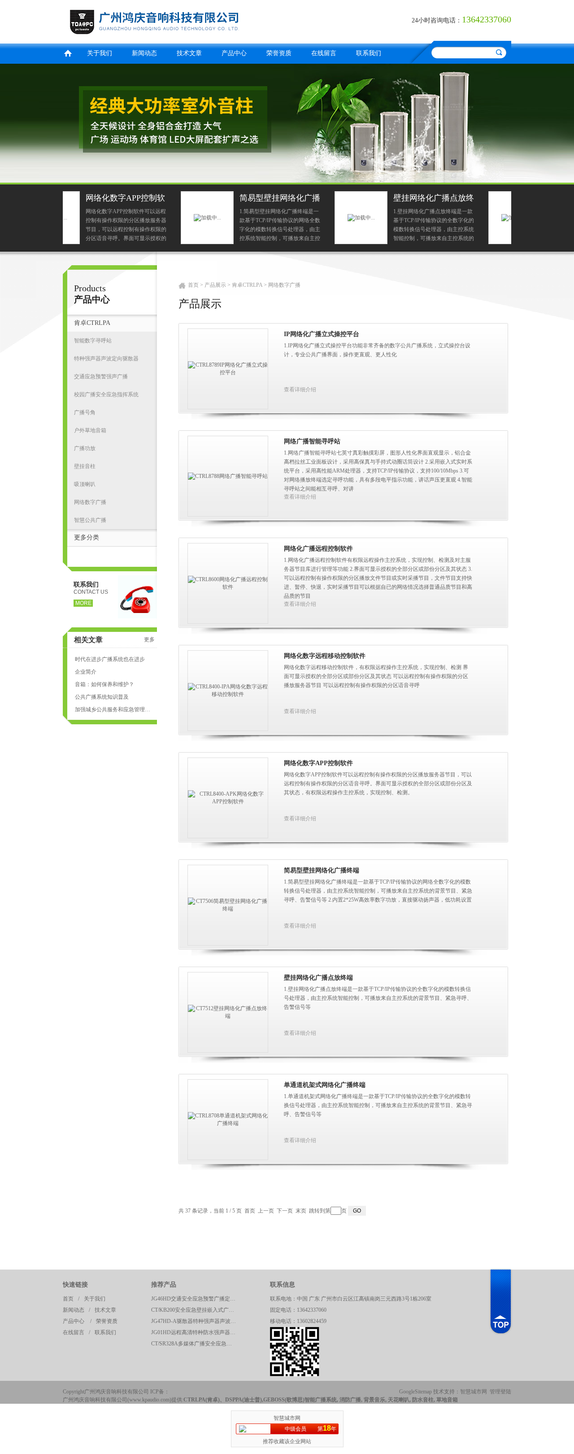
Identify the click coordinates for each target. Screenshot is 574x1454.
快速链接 (75, 1284)
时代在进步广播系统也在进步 (110, 659)
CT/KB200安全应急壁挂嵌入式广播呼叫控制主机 (196, 1310)
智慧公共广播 (90, 520)
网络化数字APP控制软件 (318, 763)
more (83, 603)
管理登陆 (500, 1391)
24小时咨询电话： (437, 20)
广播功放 (85, 448)
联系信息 (282, 1284)
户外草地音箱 (90, 430)
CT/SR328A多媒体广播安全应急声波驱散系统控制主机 (196, 1343)
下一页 (285, 1211)
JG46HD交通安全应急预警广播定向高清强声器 (196, 1299)
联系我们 (368, 53)
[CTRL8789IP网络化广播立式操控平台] (228, 368)
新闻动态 (144, 53)
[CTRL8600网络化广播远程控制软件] (228, 583)
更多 (149, 639)
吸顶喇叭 (85, 484)
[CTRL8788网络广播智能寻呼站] (228, 476)
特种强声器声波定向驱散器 (106, 358)
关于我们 (99, 53)
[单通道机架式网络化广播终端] (397, 217)
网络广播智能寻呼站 (312, 441)
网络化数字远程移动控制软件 (324, 656)
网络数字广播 (90, 502)
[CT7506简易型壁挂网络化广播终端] (228, 905)
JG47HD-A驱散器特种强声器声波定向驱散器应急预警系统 (196, 1321)
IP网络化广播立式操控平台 (321, 334)
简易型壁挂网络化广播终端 (162, 199)
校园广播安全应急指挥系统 (106, 394)
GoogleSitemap (415, 1391)
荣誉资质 (278, 53)
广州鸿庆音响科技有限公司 (173, 20)
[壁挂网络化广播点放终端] (243, 217)
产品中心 (234, 53)
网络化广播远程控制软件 (318, 548)
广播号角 (85, 412)
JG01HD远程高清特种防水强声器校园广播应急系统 (196, 1332)
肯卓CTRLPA (92, 323)
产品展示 (215, 285)
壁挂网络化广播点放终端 (315, 199)
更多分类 (86, 537)
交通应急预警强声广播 (101, 376)
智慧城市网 (473, 1391)
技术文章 (189, 53)
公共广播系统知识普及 (102, 697)
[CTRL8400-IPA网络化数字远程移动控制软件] (228, 690)
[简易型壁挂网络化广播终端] (89, 217)
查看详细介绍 (300, 389)
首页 (68, 52)
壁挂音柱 (85, 466)
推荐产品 (163, 1284)
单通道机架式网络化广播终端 (469, 199)
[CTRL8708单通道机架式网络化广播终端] (228, 1119)
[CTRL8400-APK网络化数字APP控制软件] (228, 797)
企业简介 (85, 672)
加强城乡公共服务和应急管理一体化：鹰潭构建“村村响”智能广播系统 (112, 709)
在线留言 (323, 53)
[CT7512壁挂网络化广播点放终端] (228, 1012)
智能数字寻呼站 (93, 340)
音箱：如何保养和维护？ (104, 684)
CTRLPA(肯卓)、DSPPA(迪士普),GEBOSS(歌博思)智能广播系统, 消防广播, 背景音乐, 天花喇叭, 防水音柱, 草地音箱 (320, 1400)
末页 (301, 1211)
